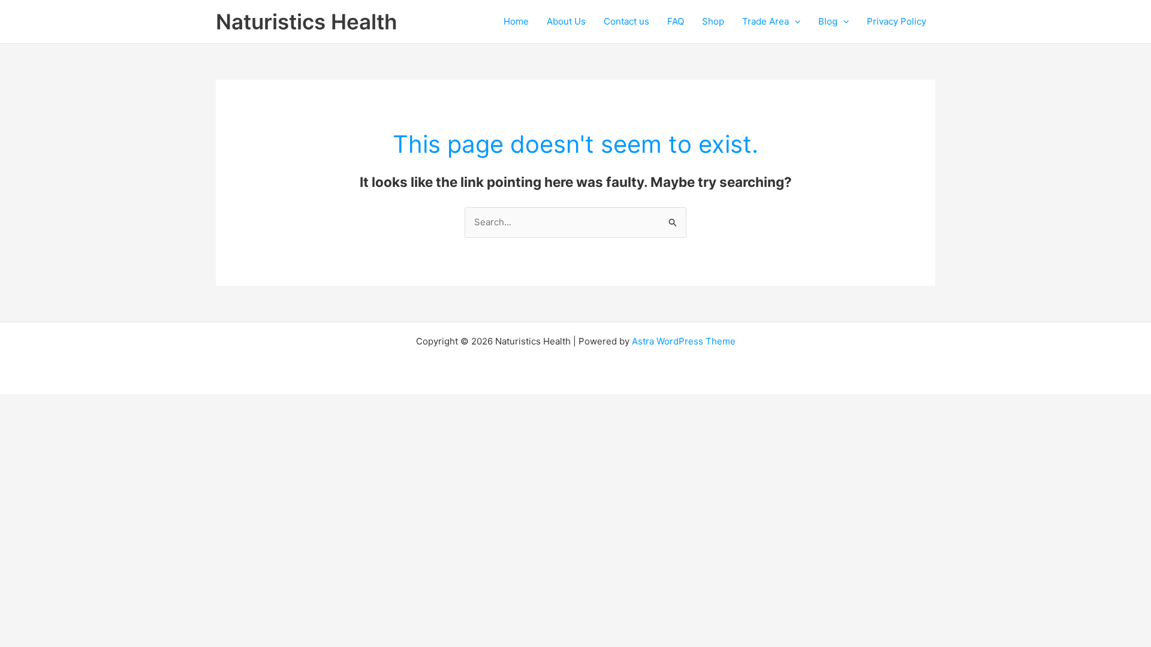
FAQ (675, 21)
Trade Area (765, 21)
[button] (794, 22)
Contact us (626, 21)
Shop (713, 21)
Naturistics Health (306, 21)
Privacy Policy (896, 21)
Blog (827, 21)
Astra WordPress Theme (684, 341)
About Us (566, 21)
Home (516, 21)
